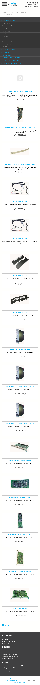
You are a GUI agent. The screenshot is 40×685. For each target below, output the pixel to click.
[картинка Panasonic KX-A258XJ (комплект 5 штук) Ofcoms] (19, 151)
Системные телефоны (10, 50)
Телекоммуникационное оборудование (14, 652)
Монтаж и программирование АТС (13, 666)
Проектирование (8, 658)
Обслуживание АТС (9, 668)
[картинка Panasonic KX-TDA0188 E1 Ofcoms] (19, 595)
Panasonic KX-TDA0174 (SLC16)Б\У (20, 91)
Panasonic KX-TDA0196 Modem (20, 497)
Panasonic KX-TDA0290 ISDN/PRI (20, 460)
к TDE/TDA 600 (6, 23)
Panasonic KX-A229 (20, 202)
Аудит (5, 651)
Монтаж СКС (7, 672)
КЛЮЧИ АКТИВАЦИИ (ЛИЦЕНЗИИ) (12, 63)
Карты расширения (21, 12)
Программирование (9, 641)
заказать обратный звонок (30, 6)
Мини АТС (6, 18)
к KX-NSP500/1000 (7, 44)
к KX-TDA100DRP (6, 31)
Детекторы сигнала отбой (10, 60)
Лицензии (6, 643)
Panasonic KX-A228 (20, 239)
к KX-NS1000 (5, 36)
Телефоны (6, 52)
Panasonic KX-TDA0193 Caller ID (20, 534)
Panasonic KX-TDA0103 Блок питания (20, 423)
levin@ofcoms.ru (33, 4)
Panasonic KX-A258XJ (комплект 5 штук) (20, 165)
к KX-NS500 (5, 34)
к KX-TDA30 (5, 47)
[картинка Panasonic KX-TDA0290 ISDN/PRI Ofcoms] (19, 447)
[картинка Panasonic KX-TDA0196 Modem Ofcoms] (19, 484)
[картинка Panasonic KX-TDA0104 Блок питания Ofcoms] (19, 373)
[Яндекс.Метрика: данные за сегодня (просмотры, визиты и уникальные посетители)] (20, 683)
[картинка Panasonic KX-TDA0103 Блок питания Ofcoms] (19, 410)
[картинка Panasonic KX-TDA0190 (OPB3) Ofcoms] (19, 558)
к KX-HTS (4, 28)
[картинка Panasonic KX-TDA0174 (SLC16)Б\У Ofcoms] (19, 77)
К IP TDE (4, 39)
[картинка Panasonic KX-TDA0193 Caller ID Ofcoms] (19, 521)
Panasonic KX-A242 (20, 313)
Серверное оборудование (10, 656)
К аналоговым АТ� (7, 26)
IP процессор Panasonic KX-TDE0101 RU (20, 128)
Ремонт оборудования (9, 670)
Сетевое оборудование (10, 654)
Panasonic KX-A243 (20, 276)
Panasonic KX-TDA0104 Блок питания (20, 387)
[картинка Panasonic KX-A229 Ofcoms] (19, 188)
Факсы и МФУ (6, 55)
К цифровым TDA (7, 41)
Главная (4, 12)
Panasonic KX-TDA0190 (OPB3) (20, 571)
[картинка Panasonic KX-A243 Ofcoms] (19, 262)
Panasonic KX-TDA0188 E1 (20, 608)
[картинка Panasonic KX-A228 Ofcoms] (19, 225)
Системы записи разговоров (11, 58)
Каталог (11, 12)
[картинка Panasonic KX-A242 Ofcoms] (19, 299)
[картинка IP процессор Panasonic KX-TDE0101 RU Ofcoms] (19, 114)
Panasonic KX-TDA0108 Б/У (20, 350)
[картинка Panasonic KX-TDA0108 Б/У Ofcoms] (19, 336)
